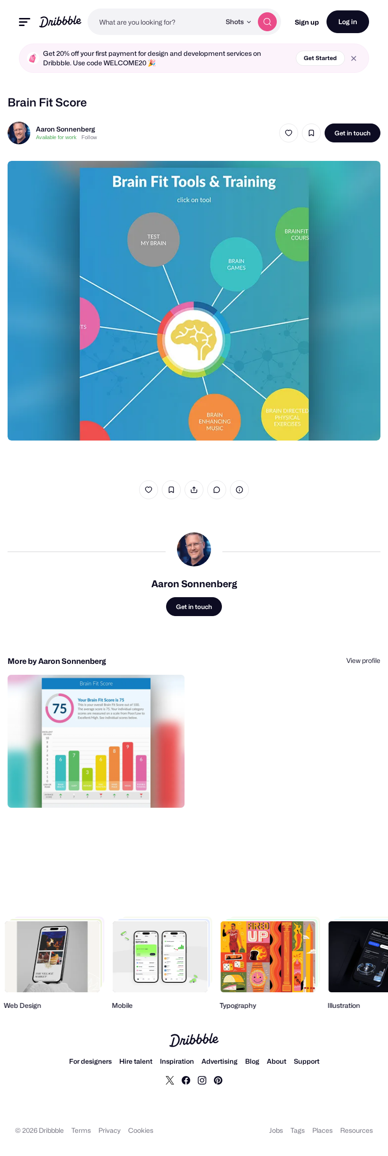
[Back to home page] (60, 21)
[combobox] (154, 22)
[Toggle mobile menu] (24, 22)
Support (306, 1061)
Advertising (220, 1061)
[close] (353, 58)
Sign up (307, 22)
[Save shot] (311, 133)
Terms (81, 1130)
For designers (90, 1061)
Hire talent (135, 1061)
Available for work (56, 137)
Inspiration (177, 1061)
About (276, 1061)
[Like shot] (288, 133)
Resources (356, 1130)
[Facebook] (186, 1080)
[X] (170, 1080)
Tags (298, 1130)
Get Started (320, 58)
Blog (252, 1061)
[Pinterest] (218, 1080)
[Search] (267, 21)
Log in (347, 22)
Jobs (276, 1130)
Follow (89, 137)
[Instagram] (202, 1080)
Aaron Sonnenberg (65, 129)
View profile (363, 660)
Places (322, 1130)
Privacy (109, 1130)
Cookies (140, 1130)
